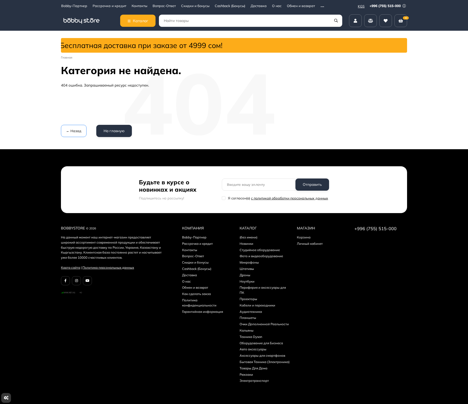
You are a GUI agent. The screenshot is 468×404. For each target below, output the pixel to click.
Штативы (247, 269)
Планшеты (248, 318)
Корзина (304, 237)
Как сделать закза (196, 294)
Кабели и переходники (257, 305)
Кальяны (247, 330)
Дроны (245, 275)
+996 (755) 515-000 (386, 6)
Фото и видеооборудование (261, 256)
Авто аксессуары (253, 349)
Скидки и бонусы (195, 6)
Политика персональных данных (108, 267)
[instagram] (76, 280)
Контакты (139, 6)
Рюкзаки (246, 374)
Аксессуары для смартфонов (262, 355)
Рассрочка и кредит (109, 6)
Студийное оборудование (260, 250)
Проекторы (248, 299)
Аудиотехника (251, 312)
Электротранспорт (254, 381)
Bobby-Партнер (74, 6)
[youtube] (87, 280)
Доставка (259, 6)
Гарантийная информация (202, 312)
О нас (277, 6)
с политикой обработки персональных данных (289, 198)
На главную (114, 130)
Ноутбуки (247, 281)
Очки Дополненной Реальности (264, 324)
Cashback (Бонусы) (230, 6)
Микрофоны (249, 262)
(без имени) (248, 237)
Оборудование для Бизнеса (261, 343)
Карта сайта (70, 267)
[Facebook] (65, 280)
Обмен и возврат (301, 6)
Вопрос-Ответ (164, 6)
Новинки (246, 244)
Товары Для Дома (253, 368)
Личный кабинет (310, 244)
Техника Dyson (251, 337)
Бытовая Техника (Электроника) (265, 362)
